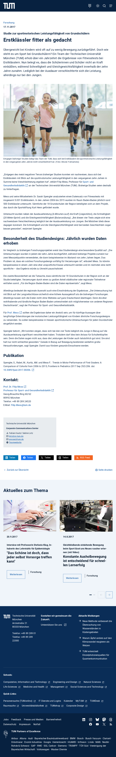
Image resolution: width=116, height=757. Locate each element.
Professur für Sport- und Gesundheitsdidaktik (27, 390)
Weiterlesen (16, 574)
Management (58, 686)
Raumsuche (9, 705)
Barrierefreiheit (53, 719)
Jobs (5, 719)
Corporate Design (75, 705)
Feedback (16, 719)
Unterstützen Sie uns (52, 624)
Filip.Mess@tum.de (21, 405)
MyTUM (80, 701)
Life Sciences (10, 686)
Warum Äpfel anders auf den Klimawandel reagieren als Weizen (97, 642)
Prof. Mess (13, 312)
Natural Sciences (92, 682)
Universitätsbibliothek (33, 705)
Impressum (25, 724)
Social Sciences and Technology (87, 686)
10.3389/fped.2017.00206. (17, 370)
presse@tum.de (16, 439)
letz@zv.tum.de (16, 436)
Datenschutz (9, 724)
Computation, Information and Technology (25, 682)
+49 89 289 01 (28, 633)
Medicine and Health (34, 686)
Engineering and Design (65, 682)
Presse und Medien (33, 719)
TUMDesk (95, 701)
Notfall (36, 724)
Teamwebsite (15, 442)
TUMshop (55, 705)
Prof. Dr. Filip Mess (13, 386)
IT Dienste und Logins (50, 701)
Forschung (8, 22)
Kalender (68, 701)
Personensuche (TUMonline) (18, 701)
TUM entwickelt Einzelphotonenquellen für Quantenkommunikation (95, 655)
